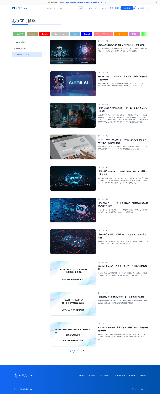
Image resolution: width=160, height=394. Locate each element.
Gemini (87, 34)
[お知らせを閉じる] (156, 2)
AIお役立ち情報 (20, 48)
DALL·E (135, 34)
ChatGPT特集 (19, 42)
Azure (75, 34)
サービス (89, 8)
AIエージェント (60, 34)
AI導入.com (21, 8)
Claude (32, 34)
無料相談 (127, 8)
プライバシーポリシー (138, 389)
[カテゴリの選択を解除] (45, 54)
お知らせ (142, 375)
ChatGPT (19, 34)
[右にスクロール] (146, 34)
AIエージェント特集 (21, 54)
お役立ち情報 (113, 8)
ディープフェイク (103, 34)
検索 (80, 8)
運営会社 (132, 375)
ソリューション (100, 8)
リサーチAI (121, 34)
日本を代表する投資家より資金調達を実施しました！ (87, 2)
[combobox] (65, 8)
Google (45, 34)
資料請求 (141, 8)
